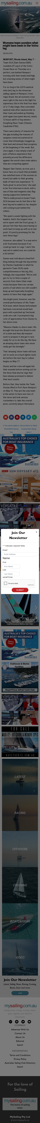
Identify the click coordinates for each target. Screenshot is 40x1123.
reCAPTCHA (8, 577)
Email (5, 550)
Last (4, 570)
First (4, 562)
